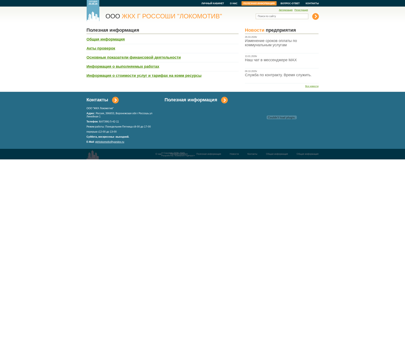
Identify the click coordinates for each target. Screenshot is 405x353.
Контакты (312, 3)
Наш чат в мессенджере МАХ (271, 60)
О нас (234, 3)
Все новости (312, 86)
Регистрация (301, 10)
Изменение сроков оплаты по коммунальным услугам (271, 43)
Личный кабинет (212, 3)
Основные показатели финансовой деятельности (133, 57)
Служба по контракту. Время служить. (278, 75)
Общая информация (277, 154)
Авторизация (286, 10)
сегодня (93, 2)
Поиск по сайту (267, 16)
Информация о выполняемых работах (122, 66)
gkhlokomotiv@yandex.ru (109, 141)
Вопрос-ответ (290, 3)
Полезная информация (259, 3)
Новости (234, 154)
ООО (163, 16)
